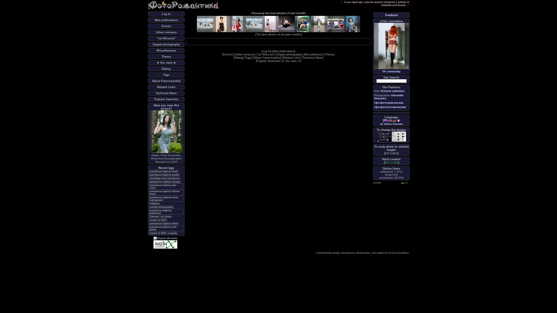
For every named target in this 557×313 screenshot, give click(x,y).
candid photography (161, 207)
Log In (166, 14)
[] (391, 153)
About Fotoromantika (166, 81)
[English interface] (390, 121)
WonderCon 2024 (166, 161)
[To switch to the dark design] (384, 137)
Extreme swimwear (393, 91)
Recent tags (166, 168)
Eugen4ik (391, 174)
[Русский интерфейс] (385, 121)
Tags (166, 75)
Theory (166, 56)
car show (166, 216)
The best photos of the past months (278, 34)
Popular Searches (166, 99)
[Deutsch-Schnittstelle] (394, 121)
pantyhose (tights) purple (164, 174)
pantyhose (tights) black (164, 171)
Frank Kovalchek (170, 155)
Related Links (166, 87)
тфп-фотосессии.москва (390, 107)
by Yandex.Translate (391, 124)
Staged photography (166, 44)
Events (166, 26)
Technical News (166, 93)
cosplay (172, 233)
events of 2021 (158, 233)
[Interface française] (398, 121)
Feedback (391, 15)
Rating (166, 68)
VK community (391, 71)
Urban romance (166, 32)
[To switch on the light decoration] (399, 137)
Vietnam (154, 216)
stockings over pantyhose (165, 178)
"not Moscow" (166, 38)
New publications (166, 20)
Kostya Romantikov (398, 252)
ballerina (154, 203)
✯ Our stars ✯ (166, 62)
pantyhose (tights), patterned (161, 211)
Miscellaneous (166, 50)
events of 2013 (158, 220)
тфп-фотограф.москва (388, 102)
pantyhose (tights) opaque (165, 181)
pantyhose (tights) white (164, 223)
